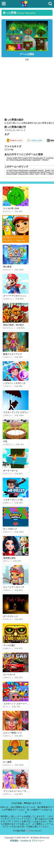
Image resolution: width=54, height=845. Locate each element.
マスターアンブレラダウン (15, 412)
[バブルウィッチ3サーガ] (15, 371)
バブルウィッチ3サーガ (14, 383)
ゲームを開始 (27, 54)
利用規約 (14, 840)
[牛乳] (15, 429)
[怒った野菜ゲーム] (27, 35)
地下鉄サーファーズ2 (13, 237)
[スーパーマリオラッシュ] (15, 283)
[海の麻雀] (15, 254)
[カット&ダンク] (15, 517)
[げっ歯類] (15, 750)
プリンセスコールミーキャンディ (19, 791)
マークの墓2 (9, 645)
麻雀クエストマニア (12, 354)
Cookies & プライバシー (32, 840)
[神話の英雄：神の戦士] (15, 313)
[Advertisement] (27, 88)
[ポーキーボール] (15, 458)
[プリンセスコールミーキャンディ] (15, 779)
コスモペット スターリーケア (17, 703)
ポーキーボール (10, 470)
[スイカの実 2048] (15, 196)
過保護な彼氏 (9, 558)
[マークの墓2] (15, 633)
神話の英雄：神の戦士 (13, 325)
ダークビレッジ (10, 616)
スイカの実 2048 (11, 208)
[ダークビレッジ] (15, 604)
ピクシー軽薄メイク (12, 733)
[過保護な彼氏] (15, 546)
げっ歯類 (7, 762)
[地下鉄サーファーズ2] (15, 225)
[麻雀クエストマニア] (15, 342)
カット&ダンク (10, 529)
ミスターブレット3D (13, 499)
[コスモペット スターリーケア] (15, 691)
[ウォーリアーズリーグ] (15, 575)
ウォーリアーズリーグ (13, 587)
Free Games (35, 830)
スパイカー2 (9, 674)
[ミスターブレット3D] (15, 487)
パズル (36, 140)
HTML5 (16, 140)
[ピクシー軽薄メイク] (15, 720)
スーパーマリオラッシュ (14, 296)
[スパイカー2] (15, 662)
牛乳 (5, 441)
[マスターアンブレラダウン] (15, 400)
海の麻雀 (7, 266)
